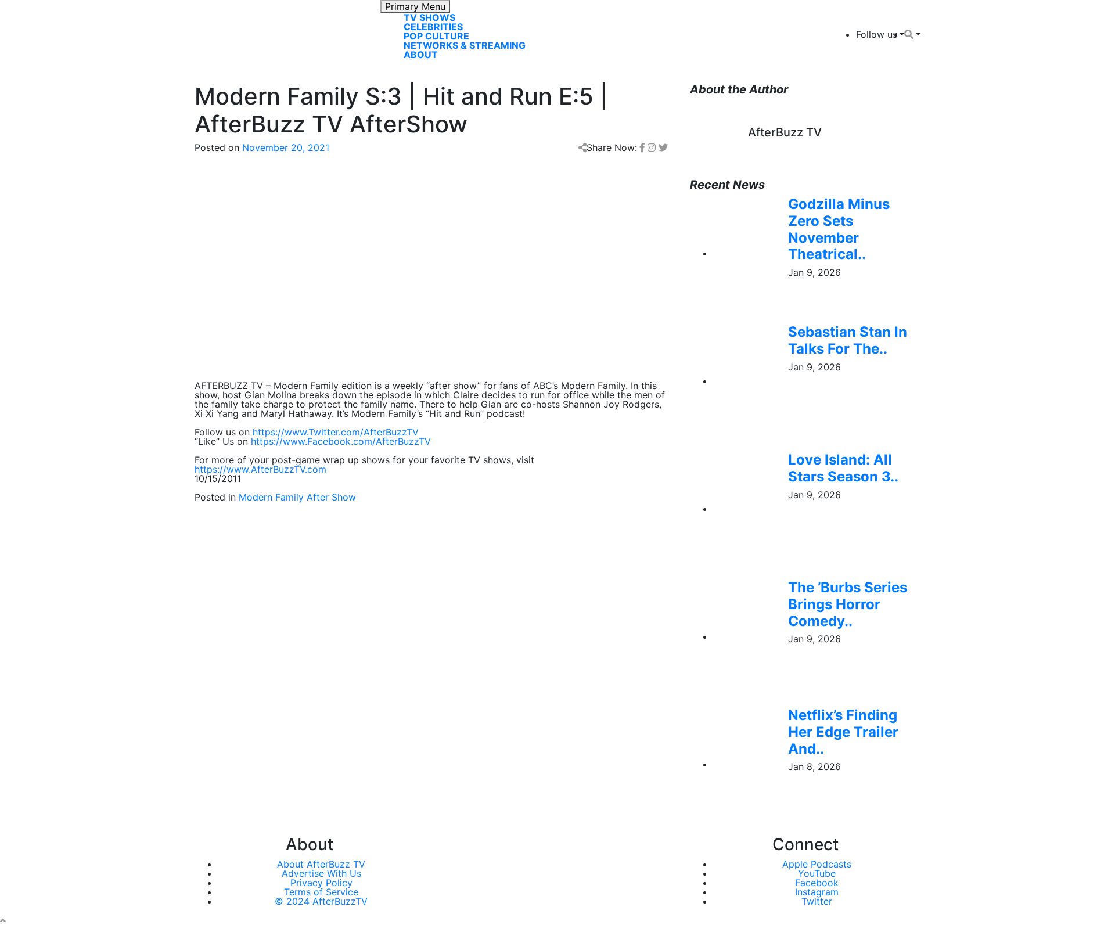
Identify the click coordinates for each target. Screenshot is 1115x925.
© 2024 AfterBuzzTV (321, 901)
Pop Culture (436, 36)
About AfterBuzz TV (321, 864)
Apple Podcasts (816, 864)
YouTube (817, 873)
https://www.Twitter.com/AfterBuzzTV (336, 432)
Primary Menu (415, 6)
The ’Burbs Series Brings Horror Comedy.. (847, 604)
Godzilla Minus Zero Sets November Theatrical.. (839, 229)
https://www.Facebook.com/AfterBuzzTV (341, 441)
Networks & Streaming (465, 45)
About (421, 54)
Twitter (816, 901)
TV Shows (429, 17)
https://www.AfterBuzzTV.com (260, 469)
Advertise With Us (321, 873)
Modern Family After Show (297, 497)
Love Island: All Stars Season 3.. (843, 468)
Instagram (817, 892)
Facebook (817, 882)
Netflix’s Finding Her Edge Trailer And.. (843, 732)
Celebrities (433, 27)
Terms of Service (321, 892)
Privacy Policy (321, 882)
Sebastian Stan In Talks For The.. (847, 340)
